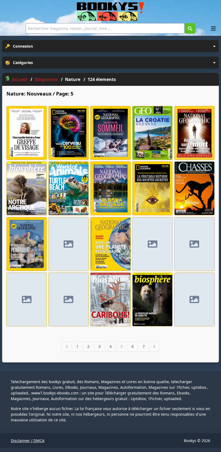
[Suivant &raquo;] (154, 346)
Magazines (46, 79)
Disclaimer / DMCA (27, 440)
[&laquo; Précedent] (67, 346)
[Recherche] (190, 28)
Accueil (19, 79)
